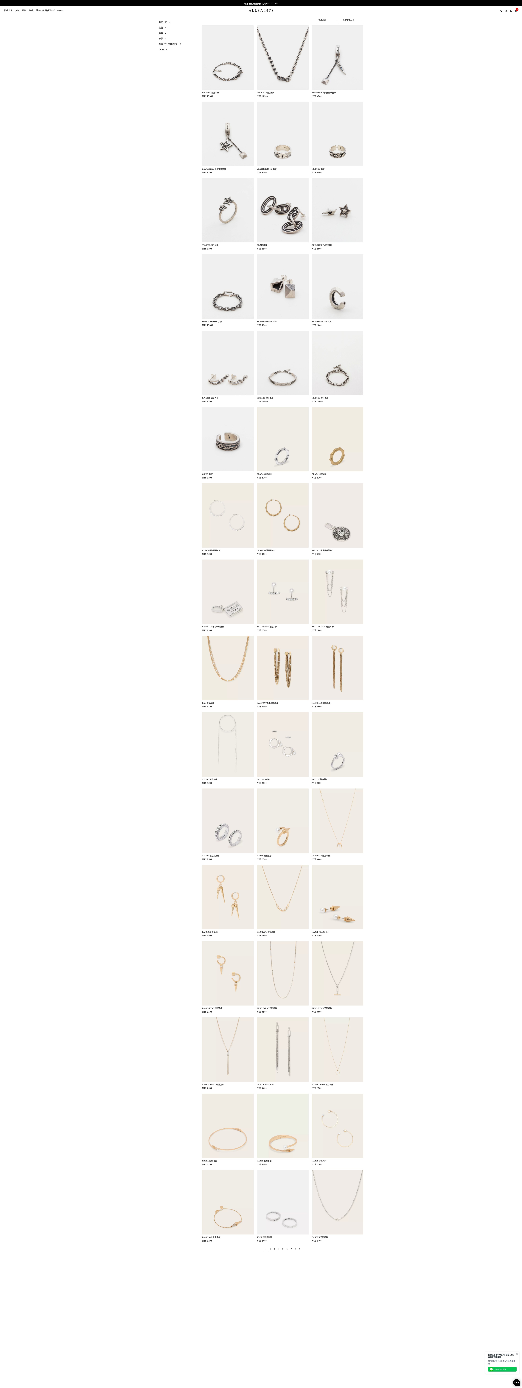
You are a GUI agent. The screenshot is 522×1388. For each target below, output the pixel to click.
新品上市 (8, 10)
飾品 (31, 10)
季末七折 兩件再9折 (45, 10)
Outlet (60, 10)
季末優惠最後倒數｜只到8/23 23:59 (261, 4)
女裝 (17, 10)
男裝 (24, 10)
